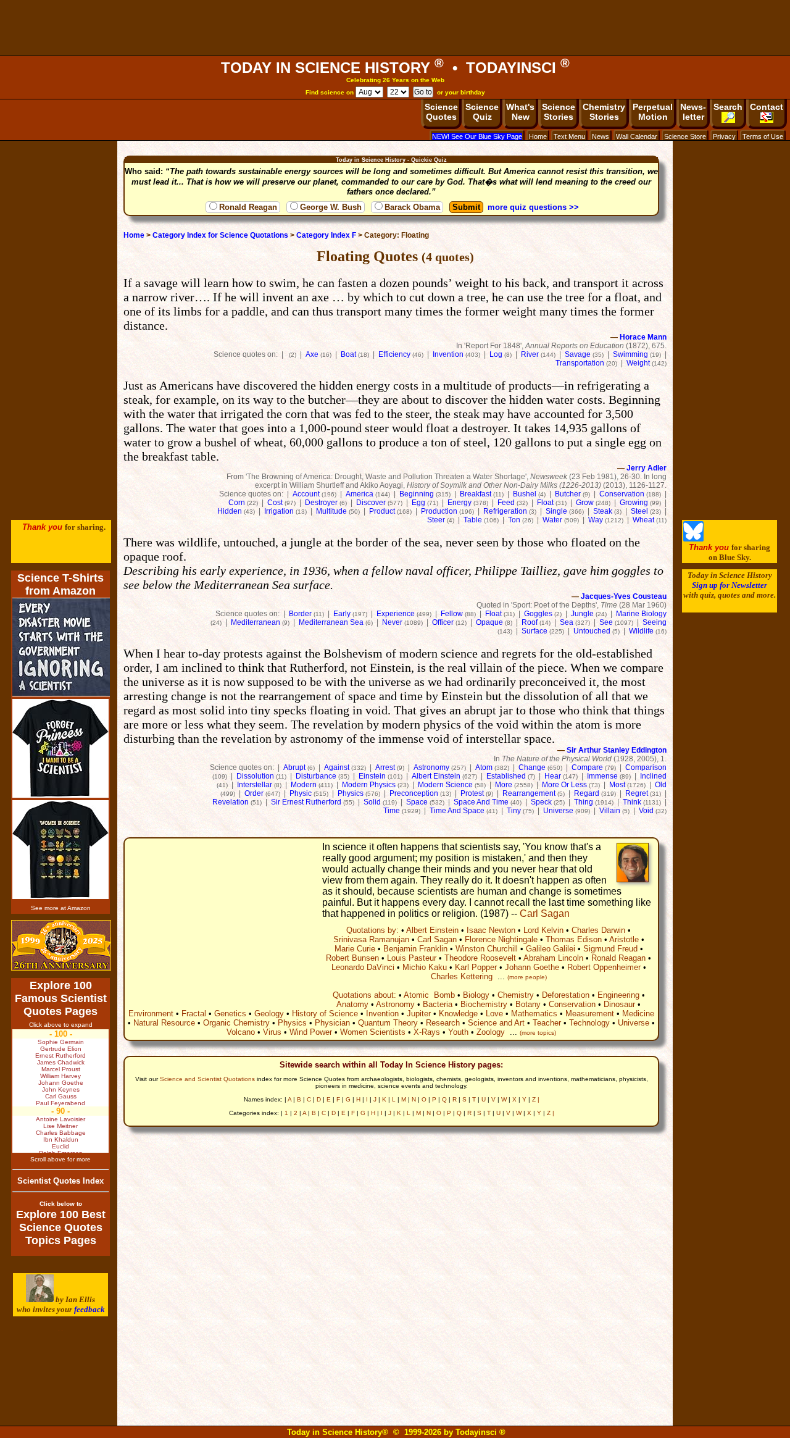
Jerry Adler (646, 468)
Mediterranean (255, 622)
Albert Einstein (436, 776)
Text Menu (569, 136)
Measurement (589, 1013)
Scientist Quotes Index (60, 1180)
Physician (332, 1022)
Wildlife (641, 631)
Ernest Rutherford (60, 1055)
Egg (418, 502)
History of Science (325, 1013)
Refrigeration (505, 511)
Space (417, 802)
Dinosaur (619, 1004)
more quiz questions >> (533, 207)
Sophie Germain (61, 1042)
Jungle (582, 613)
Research (443, 1022)
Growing (634, 502)
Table (473, 520)
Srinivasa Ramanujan (371, 939)
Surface (534, 631)
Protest (472, 793)
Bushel (524, 494)
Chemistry (515, 995)
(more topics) (538, 1032)
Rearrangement (528, 793)
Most (617, 784)
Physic (300, 793)
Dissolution (255, 776)
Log (495, 354)
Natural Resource (164, 1022)
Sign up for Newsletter (729, 585)
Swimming (630, 354)
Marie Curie (355, 948)
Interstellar (254, 784)
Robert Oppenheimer (604, 967)
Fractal (193, 1013)
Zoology (490, 1032)
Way (595, 520)
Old (661, 784)
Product (382, 511)
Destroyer (321, 502)
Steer (436, 520)
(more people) (527, 977)
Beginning (416, 494)
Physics (351, 793)
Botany (528, 1004)
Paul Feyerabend (60, 1103)
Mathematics (534, 1013)
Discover (371, 502)
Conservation (621, 494)
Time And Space (457, 810)
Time (391, 810)
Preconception (413, 793)
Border (300, 613)
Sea (566, 622)
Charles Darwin (598, 930)
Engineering (618, 995)
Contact (766, 107)
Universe (558, 810)
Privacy (724, 136)
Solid (372, 802)
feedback (89, 1309)
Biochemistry (483, 1004)
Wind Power (310, 1032)
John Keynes (61, 1089)
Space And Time (481, 802)
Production (439, 511)
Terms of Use (762, 136)
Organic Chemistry (236, 1022)
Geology (269, 1013)
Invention (448, 354)
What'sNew (520, 112)
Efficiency (394, 354)
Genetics (230, 1013)
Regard (586, 793)
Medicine (638, 1013)
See (606, 622)
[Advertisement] (395, 28)
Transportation (579, 363)
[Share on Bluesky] (693, 538)
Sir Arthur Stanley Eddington (617, 750)
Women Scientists (372, 1032)
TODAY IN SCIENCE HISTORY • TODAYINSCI (395, 67)
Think (632, 802)
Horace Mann (643, 337)
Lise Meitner (60, 1125)
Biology (476, 995)
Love (494, 1013)
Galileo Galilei (550, 948)
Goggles (538, 613)
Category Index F (326, 235)
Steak (602, 511)
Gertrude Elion (60, 1048)
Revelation (230, 802)
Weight (638, 363)
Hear (552, 776)
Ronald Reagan (248, 207)
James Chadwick (61, 1062)
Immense (602, 776)
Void (646, 810)
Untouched (591, 631)
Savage (578, 354)
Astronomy (431, 767)
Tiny (514, 810)
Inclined (653, 776)
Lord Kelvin (543, 930)
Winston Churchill (486, 948)
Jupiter (419, 1013)
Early (342, 613)
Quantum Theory (388, 1022)
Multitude (331, 511)
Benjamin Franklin (415, 948)
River (530, 354)
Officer (443, 622)
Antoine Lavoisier (60, 1119)
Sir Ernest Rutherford (306, 802)
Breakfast (475, 494)
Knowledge (458, 1013)
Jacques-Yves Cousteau (624, 596)
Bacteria (437, 1004)
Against (336, 767)
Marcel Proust (60, 1069)
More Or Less (564, 784)
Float (545, 502)
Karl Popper (476, 967)
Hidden (229, 511)
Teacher (547, 1022)
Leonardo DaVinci (362, 967)
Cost (275, 502)
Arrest (385, 767)
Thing (583, 802)
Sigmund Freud (610, 948)
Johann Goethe (532, 967)
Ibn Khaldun (60, 1139)
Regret (636, 793)
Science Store (685, 136)
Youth (458, 1032)
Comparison (646, 767)
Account (306, 494)
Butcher (568, 494)
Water (552, 520)
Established (506, 776)
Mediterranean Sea (331, 622)
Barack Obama (412, 207)
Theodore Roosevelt (480, 958)
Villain (609, 810)
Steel (639, 511)
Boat (348, 354)
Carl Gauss (61, 1096)
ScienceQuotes (441, 112)
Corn (236, 502)
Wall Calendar (636, 136)
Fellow (452, 613)
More (503, 784)
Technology (589, 1022)
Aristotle (624, 939)
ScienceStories (558, 112)
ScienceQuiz (482, 112)
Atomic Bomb (429, 995)
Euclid (60, 1146)
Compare (587, 767)
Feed (506, 502)
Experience (395, 613)
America (359, 494)
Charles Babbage (61, 1132)
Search (727, 107)
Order (254, 793)
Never (392, 622)
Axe (312, 354)
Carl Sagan (545, 913)
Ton (514, 520)
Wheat (643, 520)
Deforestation (565, 995)
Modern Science (445, 784)
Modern (304, 784)
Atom (484, 767)
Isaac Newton (491, 930)
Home (538, 136)
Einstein (372, 776)
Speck (541, 802)
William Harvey (60, 1075)
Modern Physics (369, 784)
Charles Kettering (462, 976)
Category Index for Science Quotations (220, 235)
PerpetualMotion (653, 112)
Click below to (61, 1203)
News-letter (693, 112)
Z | (535, 1099)
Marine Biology (641, 613)
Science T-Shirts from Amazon (60, 584)
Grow (585, 502)
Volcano (241, 1032)
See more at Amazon (61, 908)
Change (532, 767)
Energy (459, 502)
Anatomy (352, 1004)
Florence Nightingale (501, 939)
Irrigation (279, 511)
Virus (272, 1032)
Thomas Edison (574, 939)
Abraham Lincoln (553, 958)
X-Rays (427, 1032)
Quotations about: (364, 995)
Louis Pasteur (411, 958)
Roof (530, 622)
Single (556, 511)
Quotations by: (372, 930)
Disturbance (316, 776)
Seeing (654, 622)
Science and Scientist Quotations (207, 1079)
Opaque (489, 622)
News (600, 136)
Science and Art (496, 1022)
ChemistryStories (604, 112)
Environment (150, 1013)
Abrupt (294, 767)
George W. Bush (331, 207)
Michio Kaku (424, 967)
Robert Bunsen (352, 958)
